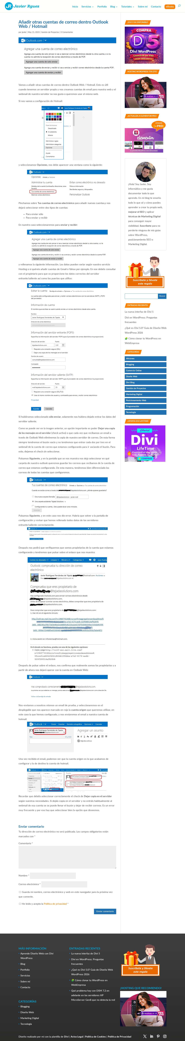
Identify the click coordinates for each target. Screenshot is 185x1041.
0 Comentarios (67, 32)
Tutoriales (126, 7)
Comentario (26, 843)
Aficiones (130, 359)
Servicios (86, 7)
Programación (132, 406)
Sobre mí (142, 7)
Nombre (24, 876)
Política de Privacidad (119, 1036)
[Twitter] (145, 1036)
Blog (112, 7)
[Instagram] (164, 1036)
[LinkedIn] (151, 1036)
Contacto (156, 7)
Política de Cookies (95, 1036)
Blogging (130, 365)
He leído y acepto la (45, 904)
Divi (66, 1036)
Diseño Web (131, 377)
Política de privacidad (55, 904)
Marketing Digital (134, 394)
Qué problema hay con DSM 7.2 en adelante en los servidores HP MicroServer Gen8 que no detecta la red (93, 995)
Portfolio (102, 7)
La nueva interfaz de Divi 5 (139, 312)
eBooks (170, 7)
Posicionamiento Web (136, 400)
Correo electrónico (30, 884)
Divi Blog (130, 383)
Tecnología (131, 412)
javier (24, 32)
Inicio (75, 7)
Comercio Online (134, 371)
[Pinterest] (158, 1036)
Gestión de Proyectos (50, 32)
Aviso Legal (77, 1036)
